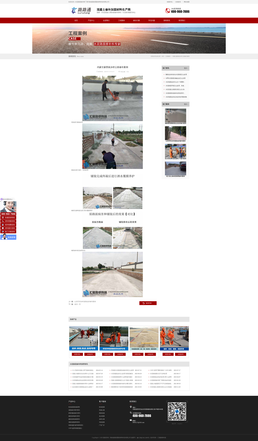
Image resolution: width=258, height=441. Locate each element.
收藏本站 (170, 2)
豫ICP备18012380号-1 (143, 437)
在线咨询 (90, 354)
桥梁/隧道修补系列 (74, 413)
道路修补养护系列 (74, 410)
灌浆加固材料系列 (74, 422)
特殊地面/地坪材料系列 (76, 425)
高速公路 (102, 410)
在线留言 (178, 2)
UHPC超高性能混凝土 (75, 428)
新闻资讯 (167, 20)
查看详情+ (77, 354)
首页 (76, 20)
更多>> (186, 68)
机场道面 (102, 407)
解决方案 (136, 20)
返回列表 (149, 303)
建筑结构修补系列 (74, 416)
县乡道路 (102, 416)
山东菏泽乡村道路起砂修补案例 (85, 301)
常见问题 (151, 20)
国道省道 (102, 413)
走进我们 (106, 20)
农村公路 (102, 419)
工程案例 (121, 20)
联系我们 (182, 20)
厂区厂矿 (102, 425)
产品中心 (91, 20)
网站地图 (186, 2)
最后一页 (78, 304)
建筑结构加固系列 (74, 419)
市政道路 (102, 422)
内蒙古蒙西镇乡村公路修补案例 (181, 56)
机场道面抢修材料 (74, 407)
